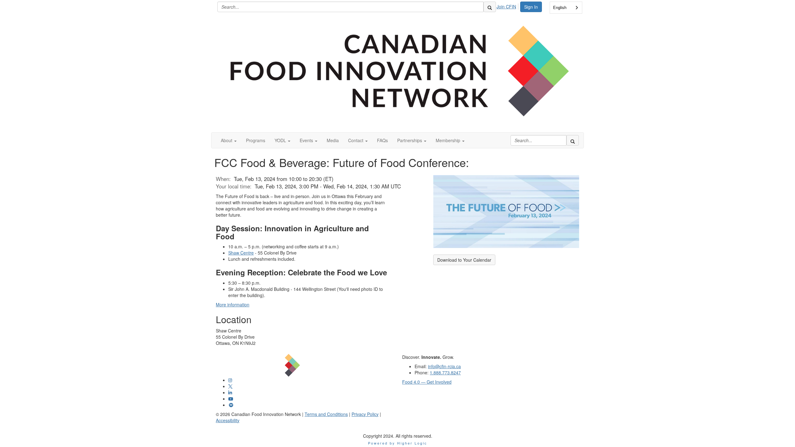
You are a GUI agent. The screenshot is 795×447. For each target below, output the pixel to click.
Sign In (531, 7)
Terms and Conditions (326, 414)
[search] (490, 7)
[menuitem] (508, 6)
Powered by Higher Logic (397, 442)
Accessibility (227, 420)
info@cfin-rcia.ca (444, 366)
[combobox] (566, 8)
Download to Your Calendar (464, 260)
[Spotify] (231, 405)
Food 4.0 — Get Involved (427, 382)
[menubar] (508, 6)
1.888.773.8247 (445, 372)
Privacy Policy (365, 414)
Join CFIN (506, 6)
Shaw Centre (241, 253)
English (559, 7)
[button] (228, 140)
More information (232, 304)
